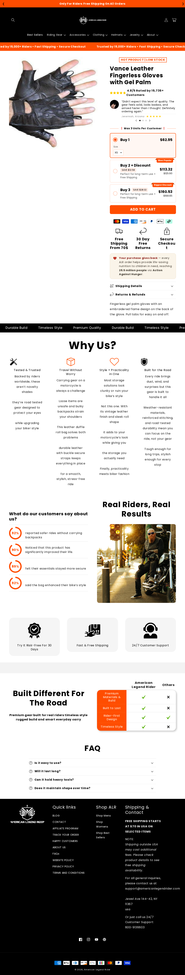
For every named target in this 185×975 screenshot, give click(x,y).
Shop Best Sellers (102, 835)
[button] (13, 20)
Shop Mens (103, 815)
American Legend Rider (97, 969)
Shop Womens (102, 824)
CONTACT (59, 822)
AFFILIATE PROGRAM (65, 828)
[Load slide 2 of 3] (143, 120)
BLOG (56, 815)
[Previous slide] (136, 120)
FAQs (56, 853)
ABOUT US (59, 847)
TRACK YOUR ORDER (66, 835)
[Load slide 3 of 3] (146, 120)
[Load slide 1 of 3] (139, 120)
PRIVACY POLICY (63, 866)
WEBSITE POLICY (63, 860)
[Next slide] (150, 120)
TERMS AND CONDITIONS (69, 873)
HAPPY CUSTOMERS (65, 841)
